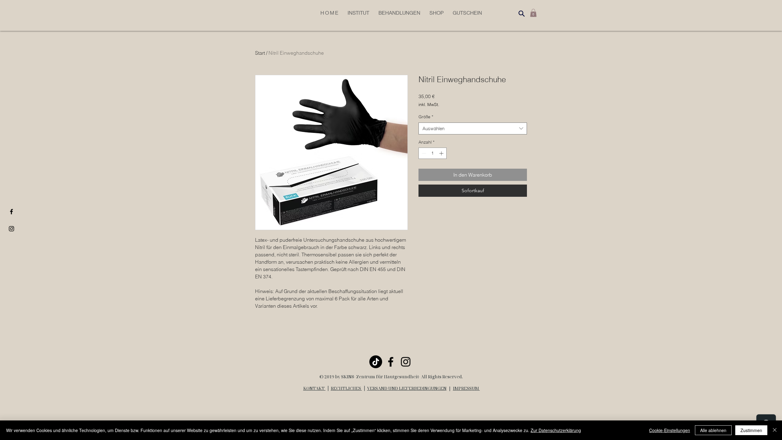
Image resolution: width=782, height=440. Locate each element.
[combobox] (472, 128)
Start (260, 53)
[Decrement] (423, 153)
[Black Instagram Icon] (11, 228)
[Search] (521, 13)
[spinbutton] (432, 153)
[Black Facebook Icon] (11, 211)
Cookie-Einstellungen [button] (669, 430)
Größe (425, 116)
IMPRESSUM (466, 388)
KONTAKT (314, 388)
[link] (533, 13)
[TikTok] (375, 361)
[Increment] (442, 153)
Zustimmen (751, 430)
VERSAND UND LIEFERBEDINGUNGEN (407, 388)
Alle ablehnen (713, 430)
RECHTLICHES (346, 388)
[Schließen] (774, 430)
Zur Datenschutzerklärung (556, 430)
